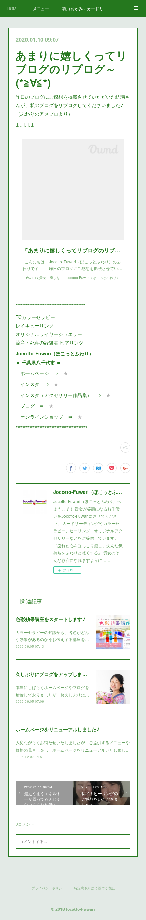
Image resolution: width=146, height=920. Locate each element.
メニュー (41, 8)
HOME (13, 8)
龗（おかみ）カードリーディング (82, 8)
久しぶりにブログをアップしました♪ (55, 674)
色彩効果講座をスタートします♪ (50, 619)
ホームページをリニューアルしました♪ (57, 729)
